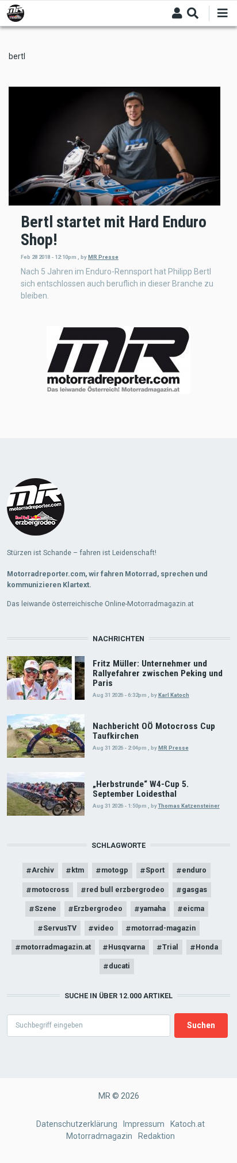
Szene (45, 908)
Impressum (144, 1124)
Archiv (43, 870)
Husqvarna (126, 947)
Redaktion (156, 1136)
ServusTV (60, 928)
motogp (114, 870)
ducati (119, 966)
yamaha (153, 908)
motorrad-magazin (163, 928)
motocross (50, 889)
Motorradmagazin (99, 1136)
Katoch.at (187, 1124)
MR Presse (103, 257)
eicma (193, 908)
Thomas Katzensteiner (189, 806)
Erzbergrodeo (98, 908)
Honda (207, 947)
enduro (194, 870)
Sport (155, 870)
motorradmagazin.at (56, 947)
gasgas (194, 889)
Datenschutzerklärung (76, 1124)
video (104, 928)
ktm (77, 870)
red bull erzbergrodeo (125, 889)
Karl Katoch (173, 695)
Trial (170, 947)
